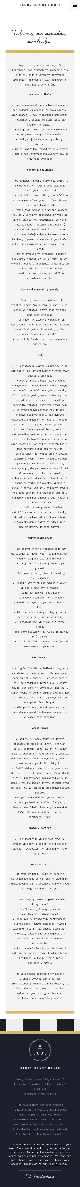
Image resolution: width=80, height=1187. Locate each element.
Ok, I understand (40, 1176)
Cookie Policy (58, 1164)
